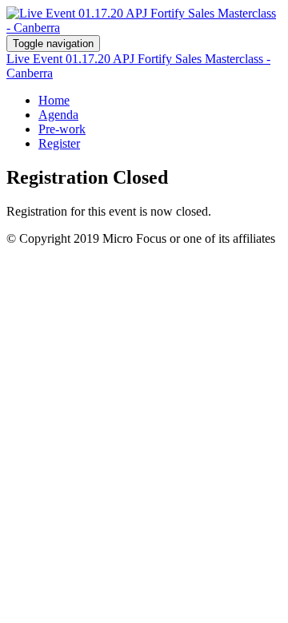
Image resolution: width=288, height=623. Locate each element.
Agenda (58, 114)
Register (59, 143)
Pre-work (62, 129)
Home (54, 100)
